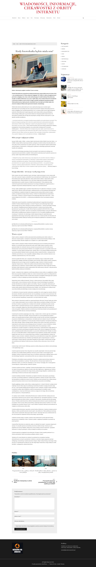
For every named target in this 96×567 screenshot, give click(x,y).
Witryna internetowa (19, 521)
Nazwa (16, 511)
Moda (54, 17)
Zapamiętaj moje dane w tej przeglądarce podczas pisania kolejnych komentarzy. (35, 526)
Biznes (19, 17)
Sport (28, 17)
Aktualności (14, 17)
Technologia (36, 17)
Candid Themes (60, 564)
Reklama (23, 17)
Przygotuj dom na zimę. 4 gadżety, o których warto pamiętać (23, 471)
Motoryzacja (42, 17)
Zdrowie (58, 17)
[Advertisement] (48, 28)
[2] (48, 110)
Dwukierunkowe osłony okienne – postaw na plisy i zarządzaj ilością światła (46, 471)
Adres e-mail (17, 516)
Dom (32, 17)
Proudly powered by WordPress (39, 564)
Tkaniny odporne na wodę (73, 103)
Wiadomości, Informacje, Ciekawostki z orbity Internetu (48, 8)
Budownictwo (49, 17)
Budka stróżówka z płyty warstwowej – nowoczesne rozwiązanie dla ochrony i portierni (75, 80)
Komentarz (17, 496)
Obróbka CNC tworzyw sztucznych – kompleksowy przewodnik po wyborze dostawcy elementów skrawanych (75, 89)
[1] (12, 224)
